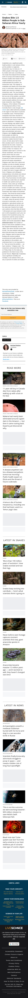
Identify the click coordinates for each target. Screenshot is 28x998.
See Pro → (16, 2)
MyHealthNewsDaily (8, 291)
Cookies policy (14, 966)
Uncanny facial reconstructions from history (19, 907)
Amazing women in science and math (20, 902)
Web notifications (14, 972)
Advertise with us (14, 969)
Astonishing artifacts (19, 893)
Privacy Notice (19, 323)
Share (6, 58)
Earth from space (19, 891)
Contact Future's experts (14, 954)
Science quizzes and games (8, 917)
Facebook (5, 301)
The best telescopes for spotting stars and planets (8, 920)
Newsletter (23, 58)
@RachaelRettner (7, 299)
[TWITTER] (11, 349)
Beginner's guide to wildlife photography (19, 917)
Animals (4, 14)
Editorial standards (14, 978)
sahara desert (6, 340)
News (24, 28)
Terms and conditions (14, 960)
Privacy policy (14, 963)
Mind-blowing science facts (19, 920)
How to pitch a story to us (14, 981)
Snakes (16, 14)
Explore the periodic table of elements (8, 906)
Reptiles (10, 14)
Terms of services (18, 322)
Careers (14, 975)
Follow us (15, 58)
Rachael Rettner (11, 27)
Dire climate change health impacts (18, 6)
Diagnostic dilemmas (8, 893)
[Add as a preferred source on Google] (14, 944)
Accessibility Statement (14, 951)
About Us (14, 957)
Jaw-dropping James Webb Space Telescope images (8, 903)
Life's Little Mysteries (8, 891)
